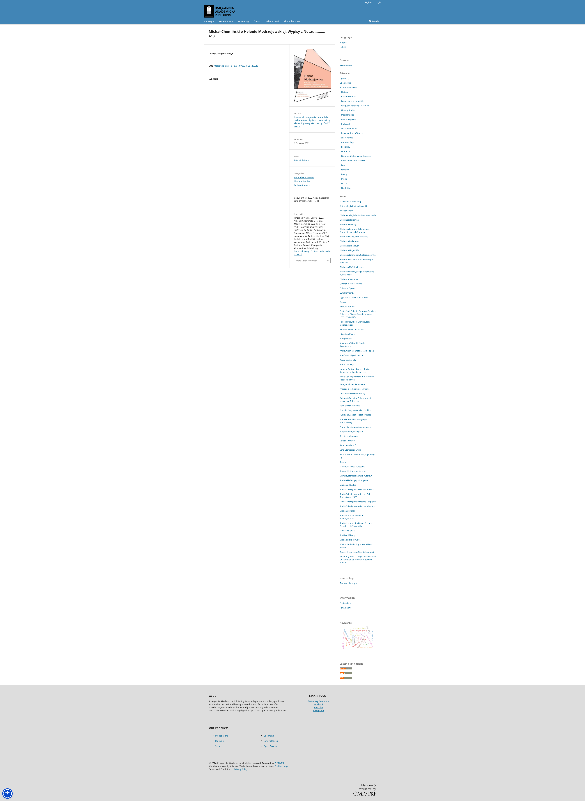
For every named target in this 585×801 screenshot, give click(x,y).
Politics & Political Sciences (353, 160)
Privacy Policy (241, 769)
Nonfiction (346, 188)
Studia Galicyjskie (347, 510)
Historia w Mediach (348, 334)
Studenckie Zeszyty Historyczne (354, 480)
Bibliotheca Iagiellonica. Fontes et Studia (358, 215)
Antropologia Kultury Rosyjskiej (354, 206)
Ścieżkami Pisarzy (347, 535)
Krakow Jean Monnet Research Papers (357, 350)
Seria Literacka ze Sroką (350, 449)
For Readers (345, 603)
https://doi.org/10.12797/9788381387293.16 (236, 65)
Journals (219, 740)
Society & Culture (349, 128)
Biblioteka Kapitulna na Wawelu (354, 236)
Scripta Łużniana (347, 440)
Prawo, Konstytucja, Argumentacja (355, 427)
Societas (343, 462)
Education (345, 151)
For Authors (225, 21)
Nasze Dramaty (347, 364)
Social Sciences (346, 137)
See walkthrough (348, 583)
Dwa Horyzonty (347, 292)
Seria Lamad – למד (348, 445)
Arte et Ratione (301, 160)
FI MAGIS (279, 763)
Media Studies (347, 114)
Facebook (318, 704)
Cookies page (281, 766)
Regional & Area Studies (352, 133)
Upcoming (243, 21)
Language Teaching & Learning (355, 105)
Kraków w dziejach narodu (351, 355)
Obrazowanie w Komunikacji (352, 393)
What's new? (272, 21)
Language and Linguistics (352, 101)
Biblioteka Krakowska (349, 241)
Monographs (221, 735)
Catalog (208, 21)
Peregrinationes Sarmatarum (353, 384)
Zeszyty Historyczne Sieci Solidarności (357, 552)
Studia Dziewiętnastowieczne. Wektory (357, 506)
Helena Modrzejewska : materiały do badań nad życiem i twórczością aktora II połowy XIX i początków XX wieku (312, 122)
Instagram (318, 710)
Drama (344, 178)
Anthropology (347, 142)
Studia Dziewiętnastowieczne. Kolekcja (357, 489)
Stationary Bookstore (318, 701)
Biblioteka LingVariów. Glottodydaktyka (358, 254)
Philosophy (346, 124)
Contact (257, 21)
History (344, 92)
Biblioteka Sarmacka (349, 279)
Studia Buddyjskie (348, 484)
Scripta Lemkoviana (349, 436)
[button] (7, 793)
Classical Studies (348, 96)
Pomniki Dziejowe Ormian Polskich (355, 410)
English (343, 42)
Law (343, 165)
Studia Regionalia (347, 530)
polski (343, 47)
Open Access (345, 82)
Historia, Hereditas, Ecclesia (352, 329)
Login (378, 2)
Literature (344, 169)
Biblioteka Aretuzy (348, 224)
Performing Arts (302, 185)
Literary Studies (302, 181)
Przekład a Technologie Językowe (354, 388)
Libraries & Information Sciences (355, 156)
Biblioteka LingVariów (349, 250)
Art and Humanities (304, 177)
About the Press (292, 21)
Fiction (344, 183)
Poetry (344, 174)
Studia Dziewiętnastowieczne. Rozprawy (358, 501)
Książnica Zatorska (348, 360)
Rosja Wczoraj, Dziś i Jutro (351, 431)
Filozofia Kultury (347, 306)
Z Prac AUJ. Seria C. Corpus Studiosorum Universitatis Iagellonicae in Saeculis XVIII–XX (358, 559)
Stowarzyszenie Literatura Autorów (356, 475)
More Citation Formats (306, 260)
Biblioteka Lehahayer (349, 245)
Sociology (345, 146)
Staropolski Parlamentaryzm (352, 471)
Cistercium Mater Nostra (351, 283)
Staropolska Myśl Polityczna (352, 466)
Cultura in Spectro (348, 288)
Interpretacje (345, 338)
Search (375, 21)
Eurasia (343, 302)
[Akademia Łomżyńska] (350, 201)
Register (368, 2)
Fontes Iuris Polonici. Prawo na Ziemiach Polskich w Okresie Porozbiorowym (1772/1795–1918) (358, 314)
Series (218, 746)
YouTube (318, 707)
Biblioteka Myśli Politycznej (352, 267)
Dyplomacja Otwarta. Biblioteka (354, 297)
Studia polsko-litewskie (350, 539)
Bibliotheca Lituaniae (349, 219)
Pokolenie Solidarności (350, 405)
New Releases (346, 65)
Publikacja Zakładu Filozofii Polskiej (355, 414)
